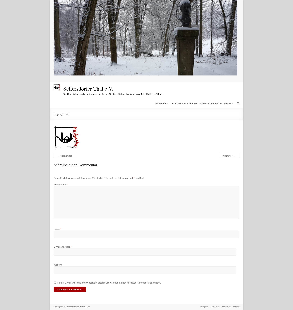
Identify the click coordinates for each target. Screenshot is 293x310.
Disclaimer (215, 306)
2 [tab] (140, 72)
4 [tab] (147, 72)
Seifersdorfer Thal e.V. (88, 88)
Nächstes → (229, 155)
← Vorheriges (65, 155)
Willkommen (161, 103)
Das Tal (191, 103)
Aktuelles (228, 103)
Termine (203, 103)
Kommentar (61, 184)
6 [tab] (153, 72)
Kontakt (215, 103)
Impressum (226, 306)
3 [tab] (144, 72)
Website (58, 264)
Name (57, 228)
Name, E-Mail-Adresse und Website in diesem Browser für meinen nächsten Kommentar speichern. (109, 282)
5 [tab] (150, 72)
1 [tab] (137, 72)
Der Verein (177, 103)
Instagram (204, 306)
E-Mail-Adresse (62, 246)
